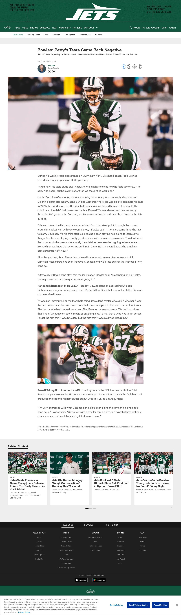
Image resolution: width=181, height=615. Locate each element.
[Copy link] (140, 66)
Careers (39, 541)
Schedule (120, 541)
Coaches (120, 546)
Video (142, 541)
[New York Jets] (90, 592)
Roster (120, 537)
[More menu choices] (97, 28)
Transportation (95, 550)
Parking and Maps (95, 546)
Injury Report (120, 559)
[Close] (177, 605)
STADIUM (95, 533)
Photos (142, 546)
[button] (87, 508)
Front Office (120, 550)
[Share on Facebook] (124, 68)
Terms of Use (39, 546)
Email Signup (39, 554)
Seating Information (95, 537)
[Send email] (134, 68)
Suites (66, 554)
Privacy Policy (24, 612)
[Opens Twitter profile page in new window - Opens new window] (49, 71)
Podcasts (142, 550)
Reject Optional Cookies (138, 605)
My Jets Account (66, 537)
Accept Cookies (160, 605)
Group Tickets (66, 546)
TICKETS (66, 533)
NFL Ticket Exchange (66, 559)
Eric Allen (51, 65)
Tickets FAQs (66, 563)
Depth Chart (120, 554)
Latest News (142, 537)
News (142, 533)
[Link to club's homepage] (7, 27)
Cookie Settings (116, 605)
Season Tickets (66, 541)
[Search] (131, 27)
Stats (120, 563)
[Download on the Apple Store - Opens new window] (81, 580)
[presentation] (172, 508)
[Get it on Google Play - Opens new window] (99, 581)
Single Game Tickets (66, 550)
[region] (90, 605)
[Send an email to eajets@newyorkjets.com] (53, 71)
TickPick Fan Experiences (66, 567)
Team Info (120, 533)
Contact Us (39, 559)
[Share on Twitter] (129, 68)
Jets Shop (39, 550)
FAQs (39, 537)
